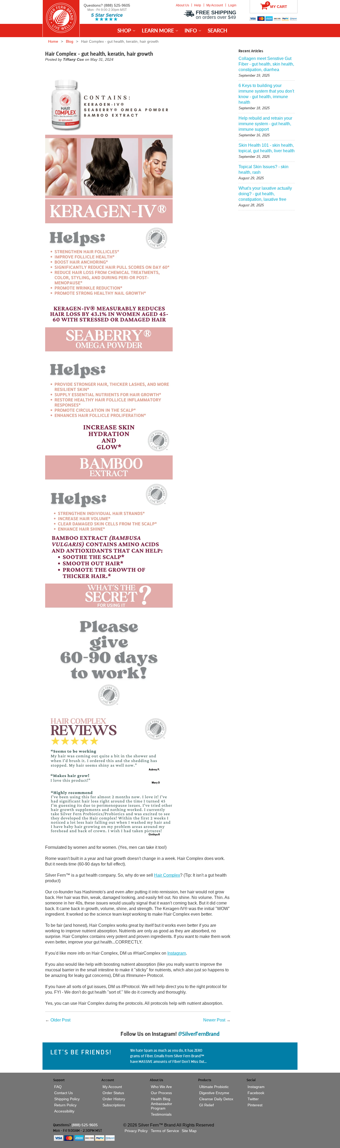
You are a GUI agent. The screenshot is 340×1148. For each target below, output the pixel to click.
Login (232, 5)
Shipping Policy (67, 1099)
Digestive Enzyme (214, 1093)
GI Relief (206, 1105)
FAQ (58, 1087)
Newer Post (214, 1020)
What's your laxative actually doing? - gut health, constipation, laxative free (265, 194)
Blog (69, 41)
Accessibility (64, 1111)
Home (53, 41)
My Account (214, 5)
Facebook (256, 1093)
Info (191, 30)
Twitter (253, 1099)
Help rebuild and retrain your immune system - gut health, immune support (265, 124)
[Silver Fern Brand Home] (61, 18)
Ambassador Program (161, 1106)
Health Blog (160, 1099)
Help (197, 5)
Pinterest (255, 1105)
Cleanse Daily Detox (216, 1099)
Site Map (189, 1131)
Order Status (113, 1093)
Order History (114, 1099)
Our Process (161, 1093)
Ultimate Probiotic (214, 1087)
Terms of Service (165, 1131)
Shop (124, 30)
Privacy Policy (136, 1131)
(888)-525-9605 (85, 1125)
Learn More (158, 30)
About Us (182, 5)
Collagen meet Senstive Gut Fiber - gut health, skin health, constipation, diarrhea (266, 64)
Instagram (176, 953)
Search (217, 30)
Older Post (60, 1020)
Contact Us (63, 1093)
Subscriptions (114, 1105)
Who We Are (161, 1087)
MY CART (277, 5)
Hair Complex (167, 875)
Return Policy (65, 1105)
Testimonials (161, 1114)
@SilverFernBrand (198, 1034)
